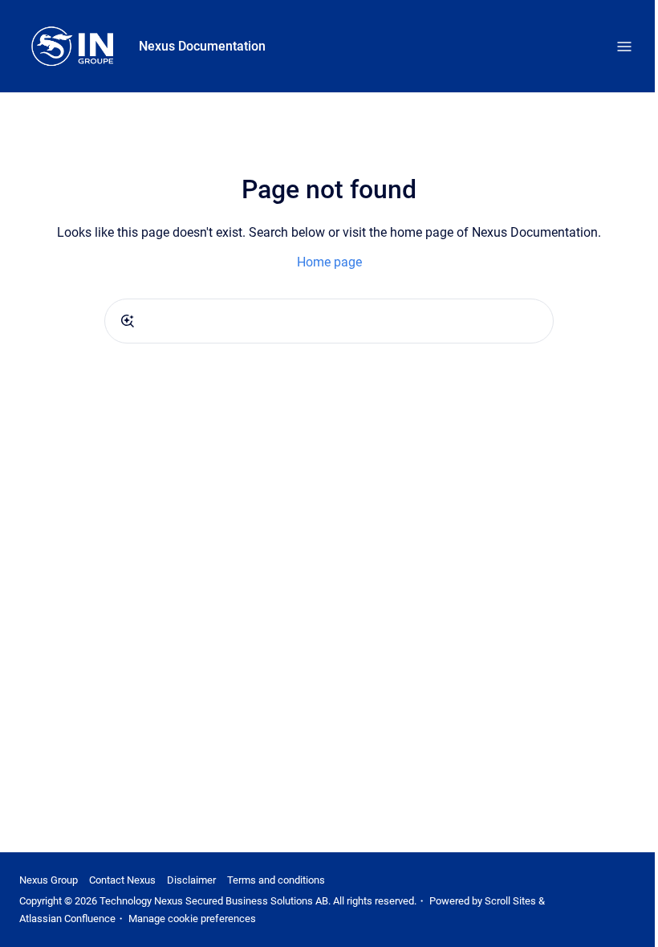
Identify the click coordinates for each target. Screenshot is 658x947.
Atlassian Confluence (67, 918)
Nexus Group (48, 880)
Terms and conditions (276, 880)
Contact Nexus (122, 880)
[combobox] (329, 321)
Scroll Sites (510, 901)
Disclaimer (191, 880)
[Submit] (127, 321)
